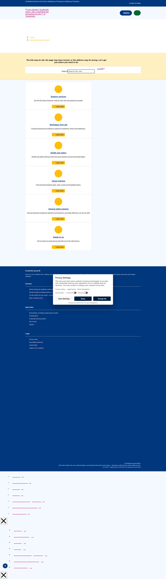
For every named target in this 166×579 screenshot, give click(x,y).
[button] (126, 13)
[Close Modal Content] (3, 521)
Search (65, 71)
